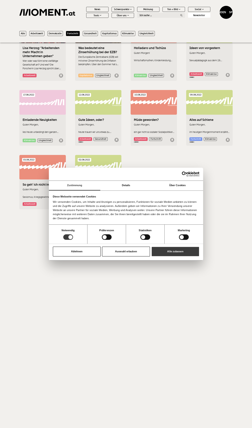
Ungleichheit (147, 33)
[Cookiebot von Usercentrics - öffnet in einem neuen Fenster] (184, 174)
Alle (23, 33)
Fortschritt (72, 33)
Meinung (148, 9)
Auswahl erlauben (126, 251)
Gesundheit (90, 33)
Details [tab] (126, 185)
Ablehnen (77, 251)
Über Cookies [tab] (177, 185)
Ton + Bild (172, 9)
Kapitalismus (109, 33)
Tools (96, 15)
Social (198, 9)
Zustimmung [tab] (74, 185)
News (97, 9)
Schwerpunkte (121, 9)
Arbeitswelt (37, 33)
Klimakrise (128, 33)
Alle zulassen (175, 251)
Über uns (122, 15)
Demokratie (55, 33)
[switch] (107, 237)
